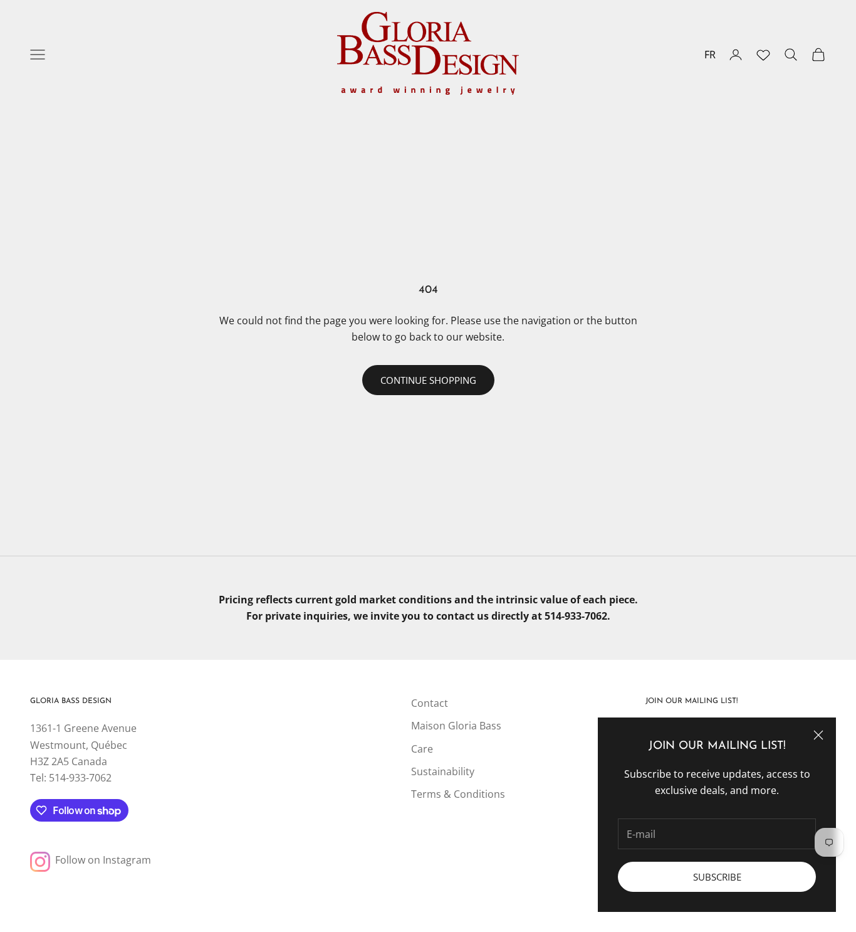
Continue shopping (428, 380)
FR (710, 54)
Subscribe (717, 877)
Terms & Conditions (458, 794)
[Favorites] (763, 54)
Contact (429, 703)
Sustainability (442, 771)
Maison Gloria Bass (456, 726)
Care (422, 749)
